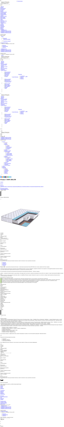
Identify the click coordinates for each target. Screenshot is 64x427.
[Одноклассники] (2, 177)
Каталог (5, 143)
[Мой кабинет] (0, 130)
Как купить (4, 264)
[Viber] (6, 177)
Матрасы (7, 146)
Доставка (4, 265)
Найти (2, 419)
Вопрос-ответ (2, 403)
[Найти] (1, 5)
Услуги (1, 387)
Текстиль (25, 186)
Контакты (2, 393)
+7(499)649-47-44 (5, 31)
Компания (6, 169)
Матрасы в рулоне (9, 158)
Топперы (16, 186)
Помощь (1, 399)
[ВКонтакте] (1, 177)
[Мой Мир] (3, 177)
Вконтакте (4, 45)
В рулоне (7, 189)
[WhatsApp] (8, 177)
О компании (2, 390)
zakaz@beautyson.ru (4, 42)
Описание (4, 262)
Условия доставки (3, 402)
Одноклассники (5, 46)
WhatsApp (4, 47)
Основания (36, 186)
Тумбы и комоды (40, 186)
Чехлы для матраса (30, 186)
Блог (1, 397)
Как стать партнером (4, 396)
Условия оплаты (3, 401)
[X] (5, 177)
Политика (2, 398)
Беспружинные (3, 189)
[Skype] (9, 177)
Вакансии (2, 391)
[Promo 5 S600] (20, 231)
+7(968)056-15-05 (5, 32)
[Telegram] (10, 177)
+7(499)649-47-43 (5, 30)
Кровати (1, 186)
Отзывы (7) (4, 263)
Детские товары (9, 153)
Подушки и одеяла (6, 186)
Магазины (2, 395)
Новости (1, 392)
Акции (1, 386)
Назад (6, 142)
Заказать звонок (3, 53)
